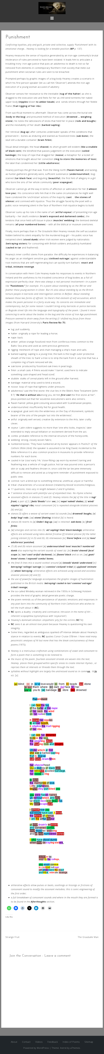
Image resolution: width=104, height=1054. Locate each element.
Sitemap (88, 1041)
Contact (26, 1041)
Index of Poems (71, 1041)
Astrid (63, 1047)
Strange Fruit (12, 937)
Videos (39, 1041)
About (14, 1041)
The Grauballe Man (88, 937)
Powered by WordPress (36, 1047)
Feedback (52, 1041)
